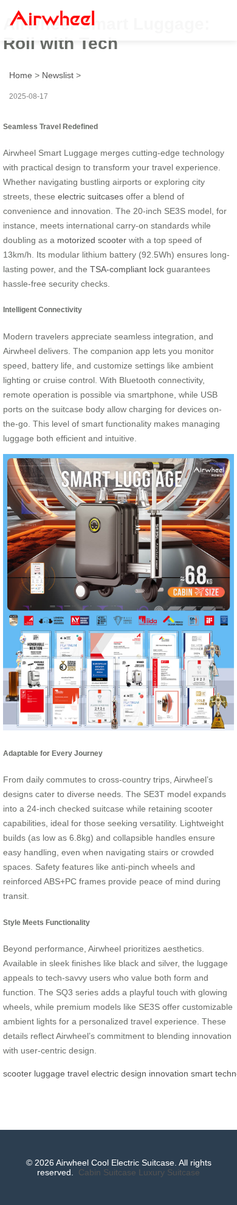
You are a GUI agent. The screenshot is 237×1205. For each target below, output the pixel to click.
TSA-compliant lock (127, 269)
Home (20, 75)
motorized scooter (91, 240)
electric (104, 1073)
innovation (168, 1073)
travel (78, 1073)
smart (202, 1073)
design (133, 1073)
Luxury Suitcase (169, 1172)
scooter (17, 1073)
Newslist (58, 75)
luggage (49, 1073)
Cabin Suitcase (107, 1172)
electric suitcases (90, 196)
